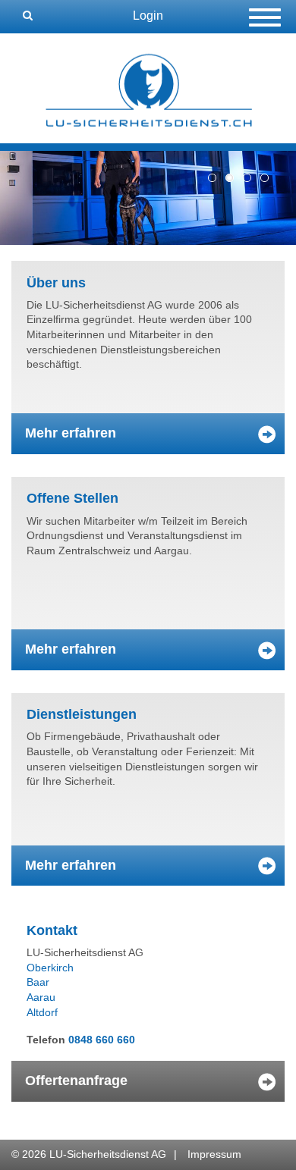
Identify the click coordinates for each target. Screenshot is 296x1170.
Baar (38, 982)
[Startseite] (148, 87)
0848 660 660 (101, 1040)
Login (148, 15)
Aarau (41, 997)
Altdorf (42, 1012)
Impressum (214, 1154)
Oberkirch (50, 967)
